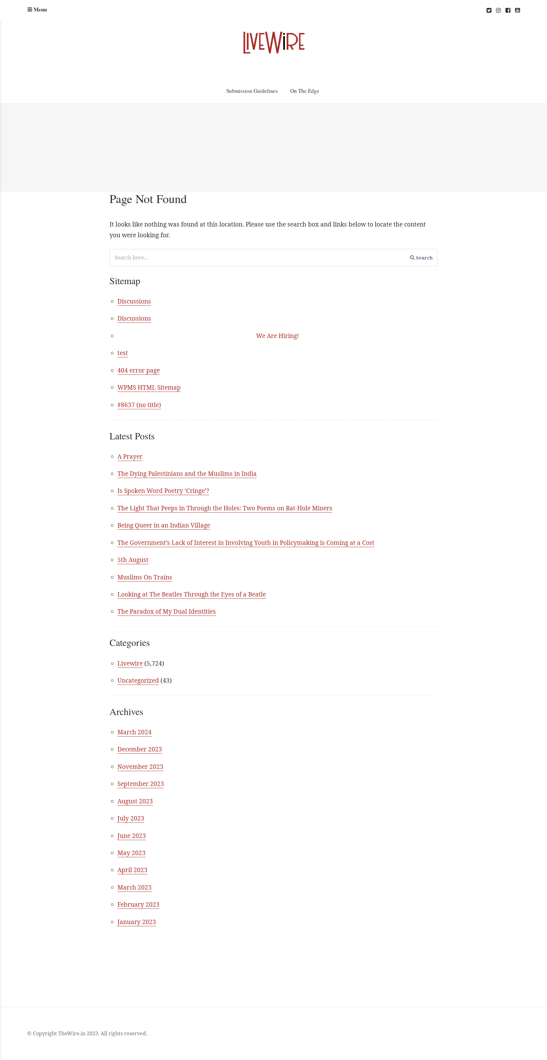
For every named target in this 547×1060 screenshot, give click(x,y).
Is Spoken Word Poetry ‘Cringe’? (163, 491)
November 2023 (140, 767)
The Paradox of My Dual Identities (166, 611)
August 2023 (135, 801)
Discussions (134, 301)
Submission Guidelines (252, 90)
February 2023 (138, 904)
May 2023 (131, 853)
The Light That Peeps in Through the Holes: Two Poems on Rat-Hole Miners (224, 508)
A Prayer (129, 456)
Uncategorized (138, 680)
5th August (132, 560)
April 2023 (132, 870)
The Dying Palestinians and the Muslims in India (187, 473)
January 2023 (136, 922)
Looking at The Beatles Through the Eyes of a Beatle (191, 594)
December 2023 (139, 749)
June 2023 (131, 836)
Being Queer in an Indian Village (163, 525)
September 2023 (140, 784)
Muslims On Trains (144, 577)
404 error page (138, 370)
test (122, 353)
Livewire (130, 663)
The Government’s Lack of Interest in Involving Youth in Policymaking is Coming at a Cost (245, 543)
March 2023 (134, 887)
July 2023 (130, 818)
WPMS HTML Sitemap (149, 387)
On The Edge (304, 90)
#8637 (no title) (139, 405)
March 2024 (134, 732)
